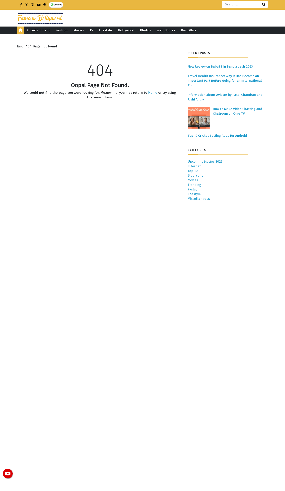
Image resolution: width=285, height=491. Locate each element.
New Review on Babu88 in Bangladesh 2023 (220, 66)
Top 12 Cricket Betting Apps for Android (217, 136)
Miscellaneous (199, 199)
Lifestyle (105, 30)
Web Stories (166, 30)
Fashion (62, 30)
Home (152, 93)
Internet (194, 166)
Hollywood (126, 30)
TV (91, 30)
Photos (145, 30)
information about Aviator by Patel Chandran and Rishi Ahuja (225, 97)
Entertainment (38, 30)
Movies (78, 30)
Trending (194, 185)
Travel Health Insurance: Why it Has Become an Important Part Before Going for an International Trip (225, 80)
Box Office (188, 30)
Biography (195, 175)
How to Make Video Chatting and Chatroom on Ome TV (237, 111)
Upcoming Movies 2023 (205, 162)
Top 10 (193, 171)
